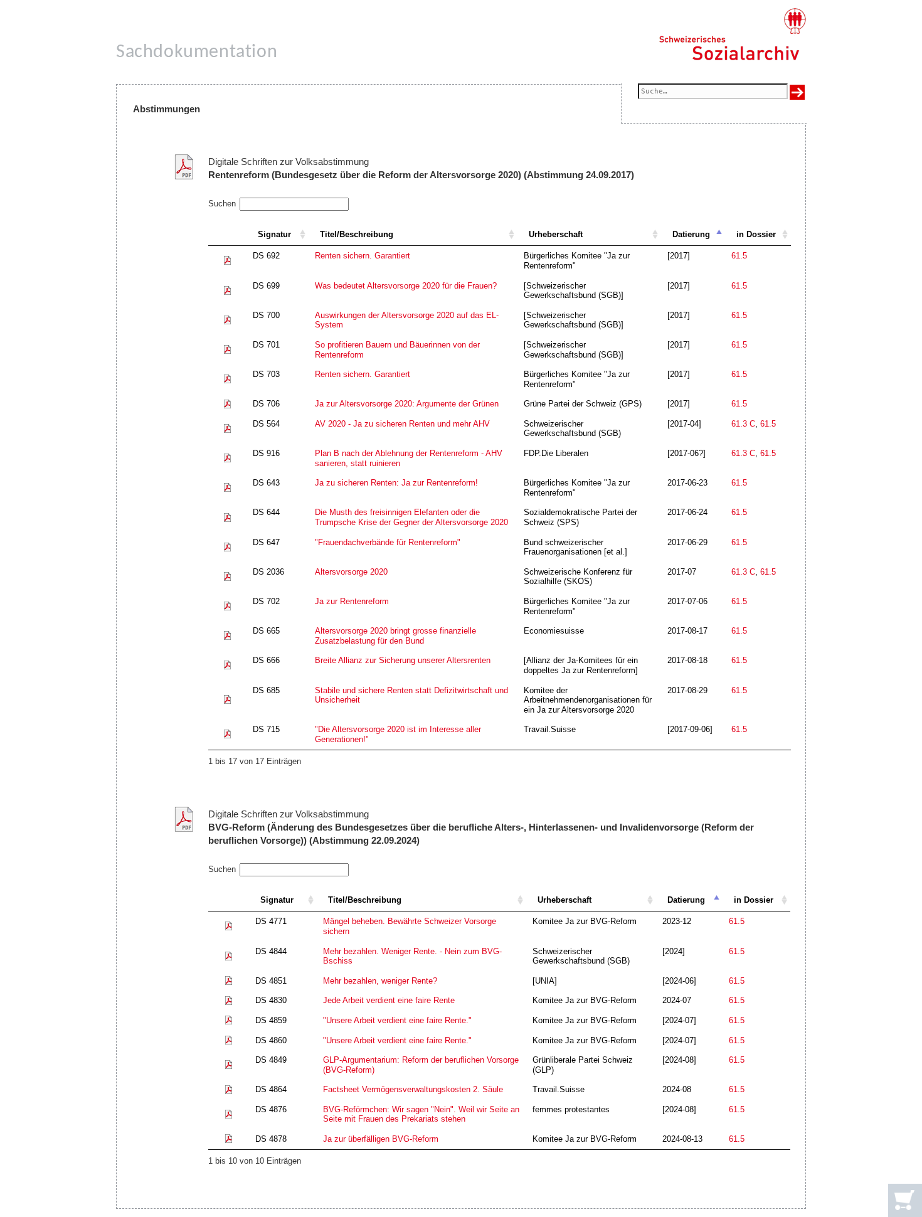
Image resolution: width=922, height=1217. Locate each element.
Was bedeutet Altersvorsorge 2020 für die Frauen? (406, 285)
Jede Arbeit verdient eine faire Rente (389, 1000)
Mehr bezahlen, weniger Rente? (380, 981)
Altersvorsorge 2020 (351, 572)
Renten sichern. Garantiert (362, 255)
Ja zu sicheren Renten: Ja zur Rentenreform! (396, 482)
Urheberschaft (556, 234)
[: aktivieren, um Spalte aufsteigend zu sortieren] (227, 235)
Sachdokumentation (196, 52)
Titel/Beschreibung (356, 234)
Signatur (274, 234)
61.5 (739, 255)
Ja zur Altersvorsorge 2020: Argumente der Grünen (407, 403)
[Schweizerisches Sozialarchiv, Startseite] (732, 34)
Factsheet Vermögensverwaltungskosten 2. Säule (413, 1089)
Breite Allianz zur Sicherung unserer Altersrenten (402, 660)
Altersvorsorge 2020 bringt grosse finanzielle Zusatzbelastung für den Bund (395, 636)
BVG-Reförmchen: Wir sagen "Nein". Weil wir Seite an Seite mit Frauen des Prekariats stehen (421, 1114)
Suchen (222, 203)
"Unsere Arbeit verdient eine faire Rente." (397, 1020)
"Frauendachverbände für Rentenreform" (387, 542)
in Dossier (756, 234)
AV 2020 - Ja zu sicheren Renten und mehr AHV (402, 423)
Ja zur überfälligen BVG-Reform (380, 1139)
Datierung (691, 234)
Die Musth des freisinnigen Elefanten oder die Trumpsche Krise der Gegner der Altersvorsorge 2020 (411, 517)
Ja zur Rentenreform (352, 601)
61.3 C (743, 423)
